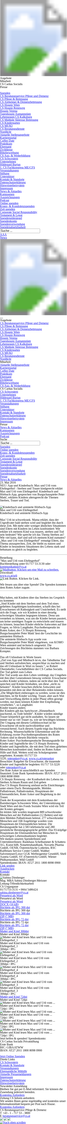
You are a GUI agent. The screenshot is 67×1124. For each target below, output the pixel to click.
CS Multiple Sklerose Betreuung (19, 119)
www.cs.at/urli (8, 575)
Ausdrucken (7, 868)
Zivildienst (6, 149)
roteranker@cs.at (17, 758)
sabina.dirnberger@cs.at (14, 892)
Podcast (4, 200)
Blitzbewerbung (9, 152)
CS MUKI (6, 125)
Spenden (5, 93)
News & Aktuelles (11, 191)
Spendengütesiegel (11, 218)
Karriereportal (8, 137)
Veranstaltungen (9, 170)
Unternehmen (8, 161)
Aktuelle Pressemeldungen (15, 1074)
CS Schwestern (9, 158)
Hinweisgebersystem (12, 185)
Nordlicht (5, 131)
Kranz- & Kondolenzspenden (17, 206)
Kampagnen (7, 194)
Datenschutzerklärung (13, 182)
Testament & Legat (11, 215)
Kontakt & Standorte (12, 179)
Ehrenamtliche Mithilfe (13, 1071)
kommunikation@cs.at (13, 566)
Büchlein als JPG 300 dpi (15, 907)
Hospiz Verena (8, 110)
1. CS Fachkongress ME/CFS (17, 167)
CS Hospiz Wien (10, 104)
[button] (1, 318)
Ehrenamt (5, 146)
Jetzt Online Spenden (12, 1056)
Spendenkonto (8, 221)
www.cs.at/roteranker (41, 758)
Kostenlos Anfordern (12, 1095)
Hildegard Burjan (10, 164)
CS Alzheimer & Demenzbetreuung (21, 102)
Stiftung (4, 173)
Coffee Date (7, 140)
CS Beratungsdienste (12, 128)
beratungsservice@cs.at (16, 1115)
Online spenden (9, 203)
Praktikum (6, 143)
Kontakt (4, 871)
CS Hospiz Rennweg (12, 107)
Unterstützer (7, 176)
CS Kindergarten (10, 122)
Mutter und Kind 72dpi (13, 996)
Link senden (7, 865)
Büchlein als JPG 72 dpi (14, 919)
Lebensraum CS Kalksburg (16, 116)
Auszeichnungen (10, 197)
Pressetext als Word (11, 895)
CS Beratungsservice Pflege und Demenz (24, 96)
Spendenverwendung (12, 224)
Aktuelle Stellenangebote (14, 134)
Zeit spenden (7, 209)
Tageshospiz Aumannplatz (15, 113)
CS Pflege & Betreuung (14, 99)
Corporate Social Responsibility (18, 212)
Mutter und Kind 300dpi (14, 931)
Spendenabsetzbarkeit (12, 227)
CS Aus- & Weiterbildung (15, 155)
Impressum (6, 188)
